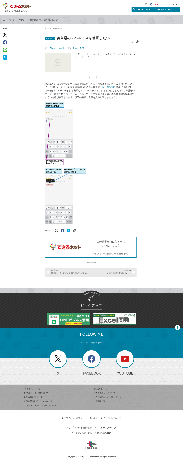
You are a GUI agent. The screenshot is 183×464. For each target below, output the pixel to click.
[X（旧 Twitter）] (146, 4)
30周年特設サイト (34, 397)
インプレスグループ (112, 418)
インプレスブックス (83, 433)
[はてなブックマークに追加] (5, 57)
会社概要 (93, 418)
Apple (11, 20)
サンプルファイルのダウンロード (41, 405)
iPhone (21, 20)
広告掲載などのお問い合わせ (108, 397)
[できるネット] (4, 19)
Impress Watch (104, 433)
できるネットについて (171, 4)
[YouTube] (156, 4)
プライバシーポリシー (74, 418)
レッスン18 (108, 87)
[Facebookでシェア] (5, 42)
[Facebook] (151, 4)
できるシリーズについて (37, 393)
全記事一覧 (100, 401)
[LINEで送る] (5, 49)
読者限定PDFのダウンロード (39, 401)
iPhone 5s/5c (79, 48)
